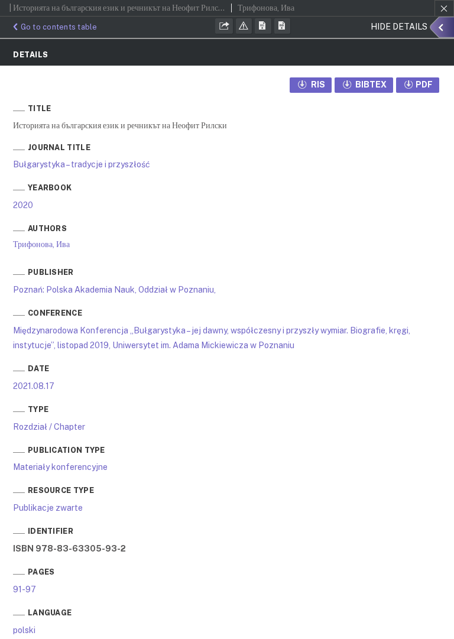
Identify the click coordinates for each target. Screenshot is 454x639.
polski (24, 630)
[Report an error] (244, 26)
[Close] (444, 8)
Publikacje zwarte (48, 508)
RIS (317, 84)
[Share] (224, 26)
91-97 (24, 589)
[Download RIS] (263, 26)
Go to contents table (59, 26)
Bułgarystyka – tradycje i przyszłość (81, 164)
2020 (23, 205)
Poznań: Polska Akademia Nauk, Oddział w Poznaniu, (114, 289)
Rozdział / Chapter (49, 427)
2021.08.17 (33, 386)
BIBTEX (370, 84)
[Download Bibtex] (282, 26)
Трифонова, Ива (41, 244)
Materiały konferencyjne (60, 467)
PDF (424, 84)
